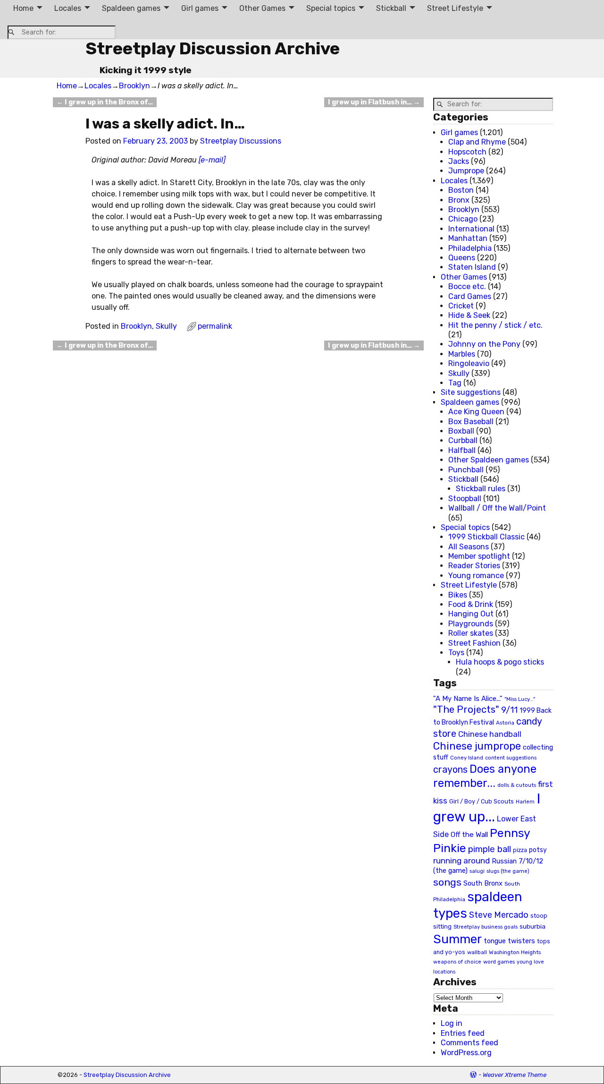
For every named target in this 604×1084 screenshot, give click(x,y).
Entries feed (463, 1033)
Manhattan (467, 238)
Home (23, 8)
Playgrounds (470, 623)
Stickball (391, 8)
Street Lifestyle (455, 8)
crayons (450, 769)
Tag (454, 382)
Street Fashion (474, 643)
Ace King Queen (476, 411)
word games (499, 961)
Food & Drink (470, 604)
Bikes (457, 594)
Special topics (330, 8)
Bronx (459, 200)
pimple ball (489, 849)
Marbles (461, 354)
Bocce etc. (467, 286)
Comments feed (469, 1042)
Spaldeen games (131, 8)
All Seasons (468, 546)
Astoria (505, 722)
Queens (461, 257)
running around (461, 860)
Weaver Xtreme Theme (514, 1074)
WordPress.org (466, 1052)
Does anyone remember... (485, 776)
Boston (461, 190)
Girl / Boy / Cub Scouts (481, 801)
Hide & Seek (469, 315)
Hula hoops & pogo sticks (500, 661)
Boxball (461, 431)
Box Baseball (471, 421)
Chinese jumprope (477, 746)
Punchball (466, 469)
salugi (477, 871)
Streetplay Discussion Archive (212, 48)
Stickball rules (480, 488)
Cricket (461, 305)
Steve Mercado (498, 915)
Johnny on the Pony (484, 344)
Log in (451, 1023)
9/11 (509, 710)
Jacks (458, 161)
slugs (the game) (508, 871)
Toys (456, 652)
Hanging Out (471, 613)
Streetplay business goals (485, 927)
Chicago (463, 218)
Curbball (463, 440)
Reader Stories (474, 565)
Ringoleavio (468, 363)
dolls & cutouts (516, 785)
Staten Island (472, 267)
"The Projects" (466, 709)
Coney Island (466, 757)
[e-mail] (212, 159)
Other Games (262, 8)
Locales (67, 8)
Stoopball (464, 498)
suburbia (532, 926)
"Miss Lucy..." (519, 699)
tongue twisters (509, 941)
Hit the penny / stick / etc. (495, 325)
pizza (520, 850)
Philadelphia (470, 248)
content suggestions (511, 757)
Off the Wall (469, 834)
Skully (166, 326)
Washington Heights (515, 952)
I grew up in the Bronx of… (105, 102)
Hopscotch (467, 151)
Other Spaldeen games (488, 459)
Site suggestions (471, 392)
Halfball (462, 450)
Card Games (469, 296)
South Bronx (483, 883)
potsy (538, 850)
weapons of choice (457, 962)
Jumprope (466, 170)
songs (447, 882)
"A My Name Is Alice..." (468, 698)
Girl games (199, 8)
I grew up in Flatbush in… (374, 102)
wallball (477, 952)
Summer (457, 939)
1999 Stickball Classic (486, 536)
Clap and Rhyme (477, 141)
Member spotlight (479, 556)
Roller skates (470, 633)
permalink (215, 326)
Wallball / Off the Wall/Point (497, 508)
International (471, 228)
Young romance (476, 575)
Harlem (525, 802)
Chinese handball (489, 734)
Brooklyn (134, 85)
